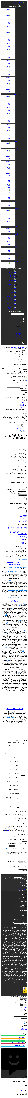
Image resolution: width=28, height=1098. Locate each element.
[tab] (13, 539)
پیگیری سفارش (17, 338)
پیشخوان (19, 329)
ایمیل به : (21, 507)
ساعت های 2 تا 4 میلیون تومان (17, 347)
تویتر (23, 406)
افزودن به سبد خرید (23, 495)
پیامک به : (20, 508)
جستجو (23, 895)
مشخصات (22, 540)
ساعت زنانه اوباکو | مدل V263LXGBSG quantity (15, 493)
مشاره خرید (22, 916)
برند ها (23, 905)
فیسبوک (22, 405)
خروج (20, 340)
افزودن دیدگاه (6, 830)
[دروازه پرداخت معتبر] (25, 992)
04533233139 (17, 877)
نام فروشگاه (24, 385)
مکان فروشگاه (23, 388)
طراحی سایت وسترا (13, 995)
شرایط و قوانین (23, 1023)
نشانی (19, 331)
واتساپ (22, 404)
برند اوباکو (14, 601)
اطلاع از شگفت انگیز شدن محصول (17, 503)
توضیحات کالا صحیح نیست (20, 364)
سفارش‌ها (19, 330)
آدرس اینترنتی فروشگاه (21, 382)
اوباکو (23, 604)
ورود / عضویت (24, 1018)
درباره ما (22, 914)
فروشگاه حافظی (23, 711)
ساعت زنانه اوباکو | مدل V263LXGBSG (14, 563)
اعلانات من (18, 336)
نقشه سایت (22, 898)
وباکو (7, 660)
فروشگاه (22, 903)
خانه (26, 347)
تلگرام (22, 402)
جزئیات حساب (17, 333)
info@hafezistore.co (22, 879)
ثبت (26, 511)
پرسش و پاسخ (21, 543)
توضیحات (22, 539)
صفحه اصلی (22, 894)
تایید (21, 999)
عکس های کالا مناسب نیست (19, 359)
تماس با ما (22, 912)
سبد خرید (22, 906)
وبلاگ (23, 897)
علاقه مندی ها (18, 334)
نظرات (19, 337)
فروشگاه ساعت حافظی (14, 709)
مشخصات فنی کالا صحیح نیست (18, 361)
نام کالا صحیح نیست (21, 356)
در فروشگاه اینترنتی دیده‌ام (19, 380)
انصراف (25, 999)
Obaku (25, 431)
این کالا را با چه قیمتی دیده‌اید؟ (20, 376)
